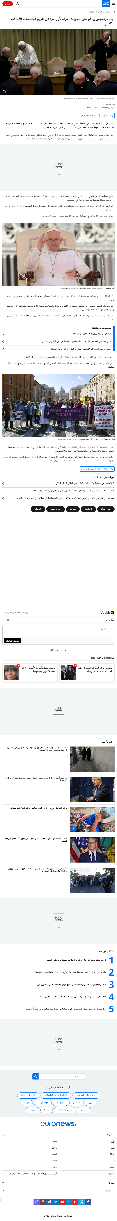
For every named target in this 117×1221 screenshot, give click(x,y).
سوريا (46, 1110)
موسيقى (83, 1110)
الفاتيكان (92, 12)
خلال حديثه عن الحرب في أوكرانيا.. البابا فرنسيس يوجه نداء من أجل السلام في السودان (76, 341)
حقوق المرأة (106, 509)
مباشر (7, 3)
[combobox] (58, 1076)
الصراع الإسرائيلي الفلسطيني (55, 1095)
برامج (55, 1167)
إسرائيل (76, 1103)
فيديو (112, 1167)
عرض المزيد (110, 1191)
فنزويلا (32, 1110)
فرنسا (26, 1103)
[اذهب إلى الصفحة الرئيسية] (106, 3)
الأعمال (112, 1148)
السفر (113, 1161)
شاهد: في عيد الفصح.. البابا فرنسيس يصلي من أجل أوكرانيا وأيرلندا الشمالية (81, 349)
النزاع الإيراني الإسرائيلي (86, 1095)
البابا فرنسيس (55, 509)
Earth (54, 1148)
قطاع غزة (60, 1103)
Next (112, 1154)
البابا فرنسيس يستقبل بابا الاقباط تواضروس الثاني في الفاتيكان (85, 483)
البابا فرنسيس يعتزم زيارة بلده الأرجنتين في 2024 (91, 333)
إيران (91, 1103)
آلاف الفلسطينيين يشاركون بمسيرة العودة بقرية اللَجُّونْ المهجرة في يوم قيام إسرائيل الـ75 (73, 490)
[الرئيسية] (114, 12)
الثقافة (54, 1161)
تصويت (73, 509)
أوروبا (112, 1141)
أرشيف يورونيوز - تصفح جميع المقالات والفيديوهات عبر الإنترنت (32, 1173)
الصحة (54, 1154)
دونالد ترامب (43, 1103)
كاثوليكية (88, 509)
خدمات (112, 1183)
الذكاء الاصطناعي (65, 1110)
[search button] (35, 1076)
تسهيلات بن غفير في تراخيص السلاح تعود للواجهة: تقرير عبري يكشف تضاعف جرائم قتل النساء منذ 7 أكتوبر (66, 498)
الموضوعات (110, 1135)
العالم (100, 12)
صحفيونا (111, 1173)
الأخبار (107, 12)
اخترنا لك (108, 742)
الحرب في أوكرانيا (28, 1095)
